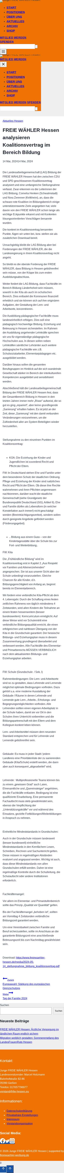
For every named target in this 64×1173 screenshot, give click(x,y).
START (11, 7)
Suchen (4, 1005)
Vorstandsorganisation (20, 1123)
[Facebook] (2, 1142)
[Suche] (36, 46)
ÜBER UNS (14, 16)
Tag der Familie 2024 (15, 996)
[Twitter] (7, 1142)
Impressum (13, 1119)
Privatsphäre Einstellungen (22, 1115)
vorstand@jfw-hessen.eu (14, 1091)
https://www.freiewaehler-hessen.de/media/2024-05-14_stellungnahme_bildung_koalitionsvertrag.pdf (31, 961)
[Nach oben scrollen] (3, 1170)
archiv (12, 26)
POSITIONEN (16, 12)
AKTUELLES (15, 21)
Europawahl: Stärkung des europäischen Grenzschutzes (26, 984)
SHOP (11, 30)
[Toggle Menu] (3, 52)
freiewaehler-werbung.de (14, 1155)
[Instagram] (12, 1142)
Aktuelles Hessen (13, 121)
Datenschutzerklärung (19, 1110)
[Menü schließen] (3, 64)
